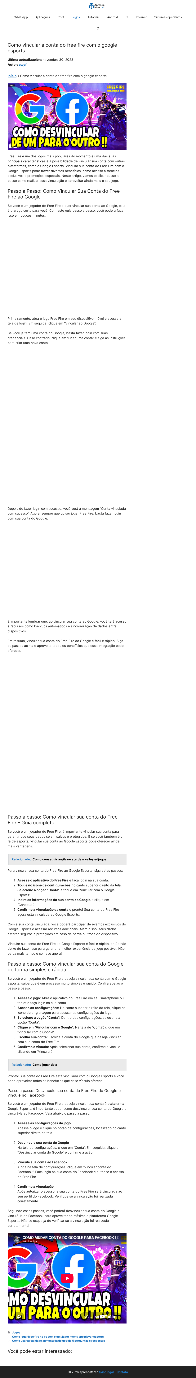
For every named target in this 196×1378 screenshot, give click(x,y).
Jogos (76, 17)
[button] (98, 28)
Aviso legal (106, 1372)
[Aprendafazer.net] (97, 5)
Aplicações (42, 17)
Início (12, 76)
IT (127, 17)
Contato (122, 1372)
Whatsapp (21, 17)
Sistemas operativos (168, 17)
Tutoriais (94, 17)
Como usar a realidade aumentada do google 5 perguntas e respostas (58, 1340)
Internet (141, 17)
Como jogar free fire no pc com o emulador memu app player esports (58, 1336)
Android (112, 17)
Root (61, 17)
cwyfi (23, 65)
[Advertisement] (67, 249)
